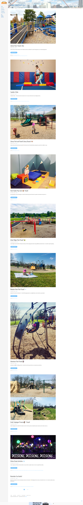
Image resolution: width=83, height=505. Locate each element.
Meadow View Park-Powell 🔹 (18, 289)
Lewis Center (30, 470)
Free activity (21, 486)
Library (13, 150)
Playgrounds (2, 11)
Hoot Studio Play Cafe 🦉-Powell (19, 191)
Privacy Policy (3, 12)
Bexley (13, 470)
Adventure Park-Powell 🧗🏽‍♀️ (17, 361)
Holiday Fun (27, 470)
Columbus (14, 101)
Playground (23, 55)
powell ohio (26, 55)
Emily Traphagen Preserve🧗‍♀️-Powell (20, 422)
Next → (28, 489)
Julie (17, 143)
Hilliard (25, 470)
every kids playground (15, 55)
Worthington (41, 470)
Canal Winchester (16, 470)
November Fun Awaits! (16, 476)
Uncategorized (35, 470)
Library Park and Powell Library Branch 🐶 (21, 141)
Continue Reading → (13, 52)
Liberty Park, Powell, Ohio (17, 46)
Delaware (22, 470)
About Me (2, 8)
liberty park (20, 55)
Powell (21, 101)
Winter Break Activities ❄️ (17, 461)
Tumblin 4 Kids (14, 92)
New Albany (19, 101)
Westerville (27, 101)
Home (2, 6)
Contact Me (2, 9)
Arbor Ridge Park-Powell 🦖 (18, 240)
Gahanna (16, 101)
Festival (18, 486)
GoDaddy (26, 496)
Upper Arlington (24, 101)
